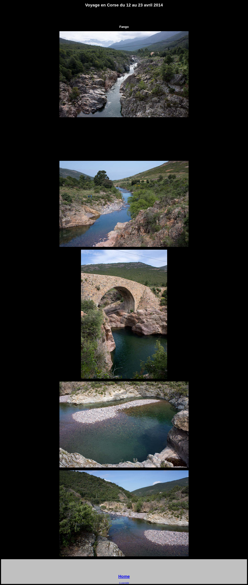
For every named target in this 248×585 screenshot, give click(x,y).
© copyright (124, 583)
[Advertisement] (124, 16)
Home (124, 576)
